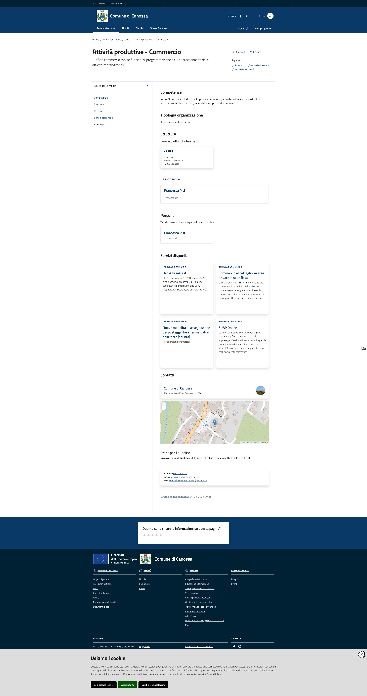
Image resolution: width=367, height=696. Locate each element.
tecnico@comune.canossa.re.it (184, 477)
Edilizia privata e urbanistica (198, 597)
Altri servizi (190, 616)
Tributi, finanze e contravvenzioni (200, 606)
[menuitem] (106, 28)
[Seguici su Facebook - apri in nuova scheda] (239, 15)
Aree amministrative (103, 584)
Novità (147, 570)
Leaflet (243, 443)
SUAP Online (228, 327)
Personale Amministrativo (105, 602)
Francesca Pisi (174, 190)
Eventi (234, 584)
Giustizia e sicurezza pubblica (198, 602)
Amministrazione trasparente (199, 646)
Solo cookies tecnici (103, 685)
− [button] (164, 407)
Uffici (127, 39)
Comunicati (144, 584)
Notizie (142, 579)
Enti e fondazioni (101, 593)
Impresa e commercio (195, 611)
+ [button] (164, 404)
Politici (96, 597)
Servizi (194, 570)
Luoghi (234, 579)
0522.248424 (180, 473)
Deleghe (168, 151)
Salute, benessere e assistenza (199, 588)
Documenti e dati (101, 606)
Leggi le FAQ (145, 646)
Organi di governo (101, 579)
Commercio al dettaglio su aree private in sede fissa (241, 275)
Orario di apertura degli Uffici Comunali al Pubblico (204, 623)
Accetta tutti (127, 685)
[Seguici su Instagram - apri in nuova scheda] (245, 15)
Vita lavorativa (192, 593)
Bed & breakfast (174, 273)
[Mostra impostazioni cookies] (364, 348)
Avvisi (142, 588)
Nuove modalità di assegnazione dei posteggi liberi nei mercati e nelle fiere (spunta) (186, 332)
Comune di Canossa (178, 388)
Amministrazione (112, 39)
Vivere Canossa (240, 570)
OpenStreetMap (252, 443)
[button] (270, 15)
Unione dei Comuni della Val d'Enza (107, 3)
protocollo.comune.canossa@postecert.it (187, 480)
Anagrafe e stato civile (196, 579)
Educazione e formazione (197, 584)
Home (95, 39)
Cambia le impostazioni (153, 685)
